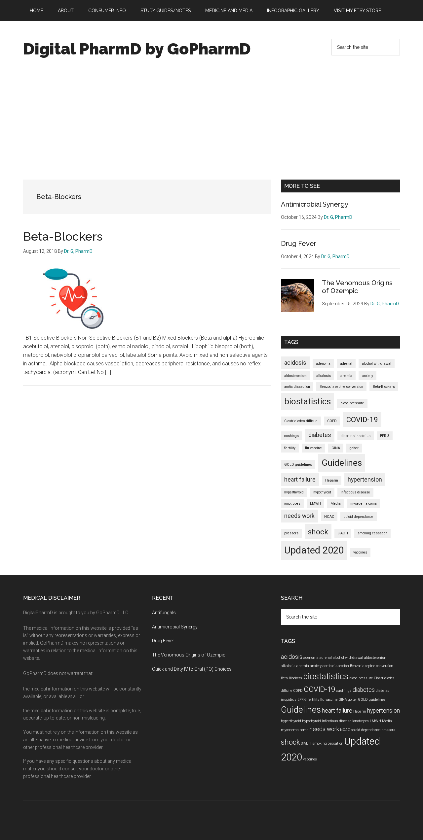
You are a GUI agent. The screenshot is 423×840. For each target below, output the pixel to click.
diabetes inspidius (355, 436)
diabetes (319, 435)
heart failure (300, 479)
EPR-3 (384, 436)
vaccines (360, 552)
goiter (354, 448)
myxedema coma (363, 503)
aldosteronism (295, 376)
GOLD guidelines (298, 464)
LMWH (315, 503)
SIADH (343, 533)
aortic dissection (297, 387)
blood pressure (352, 403)
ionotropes (292, 503)
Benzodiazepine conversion (341, 387)
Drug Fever (298, 244)
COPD (332, 421)
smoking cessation (372, 533)
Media (335, 503)
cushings (291, 436)
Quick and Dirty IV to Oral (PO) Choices (192, 669)
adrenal (346, 363)
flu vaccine (313, 448)
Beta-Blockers (62, 236)
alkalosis (323, 376)
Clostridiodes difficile (301, 421)
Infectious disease (355, 492)
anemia (346, 376)
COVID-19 (362, 419)
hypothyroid (322, 492)
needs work (299, 516)
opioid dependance (358, 517)
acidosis (295, 362)
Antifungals (164, 612)
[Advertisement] (211, 117)
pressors (291, 533)
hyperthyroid (294, 492)
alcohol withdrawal (376, 363)
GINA (335, 448)
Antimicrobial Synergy (314, 204)
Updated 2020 (314, 550)
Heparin (331, 480)
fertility (289, 448)
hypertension (365, 479)
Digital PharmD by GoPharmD (137, 49)
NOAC (329, 517)
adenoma (323, 363)
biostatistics (307, 401)
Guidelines (342, 463)
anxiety (367, 376)
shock (318, 531)
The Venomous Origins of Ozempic (357, 287)
